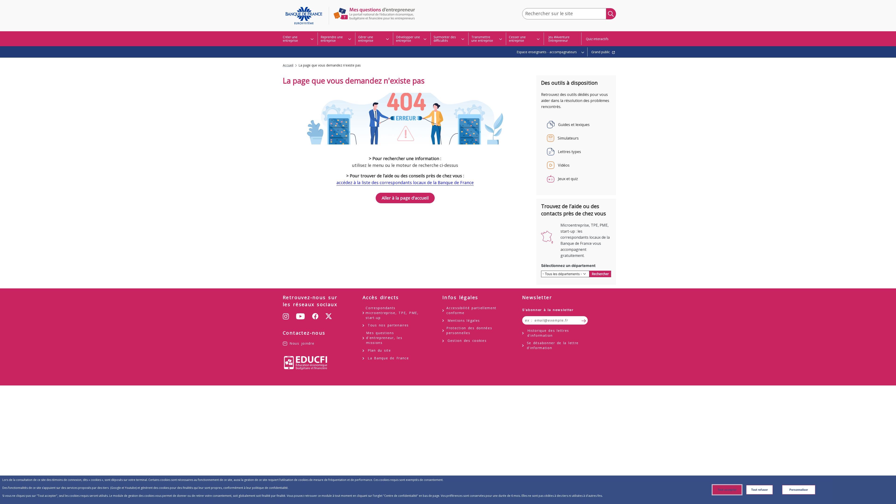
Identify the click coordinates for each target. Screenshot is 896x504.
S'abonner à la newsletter (548, 310)
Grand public (600, 52)
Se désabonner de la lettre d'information (553, 345)
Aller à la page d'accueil (306, 15)
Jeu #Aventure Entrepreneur (559, 39)
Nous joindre (302, 343)
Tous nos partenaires (388, 325)
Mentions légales (464, 320)
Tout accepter (727, 489)
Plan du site (379, 350)
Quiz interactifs (597, 39)
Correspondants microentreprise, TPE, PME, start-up (392, 313)
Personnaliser (798, 489)
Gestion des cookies (467, 340)
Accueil (288, 65)
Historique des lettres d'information (548, 333)
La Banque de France (388, 358)
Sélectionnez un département (568, 265)
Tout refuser (759, 489)
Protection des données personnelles (469, 330)
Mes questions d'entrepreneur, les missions (384, 338)
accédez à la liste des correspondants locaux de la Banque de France (405, 182)
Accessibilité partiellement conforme (471, 310)
